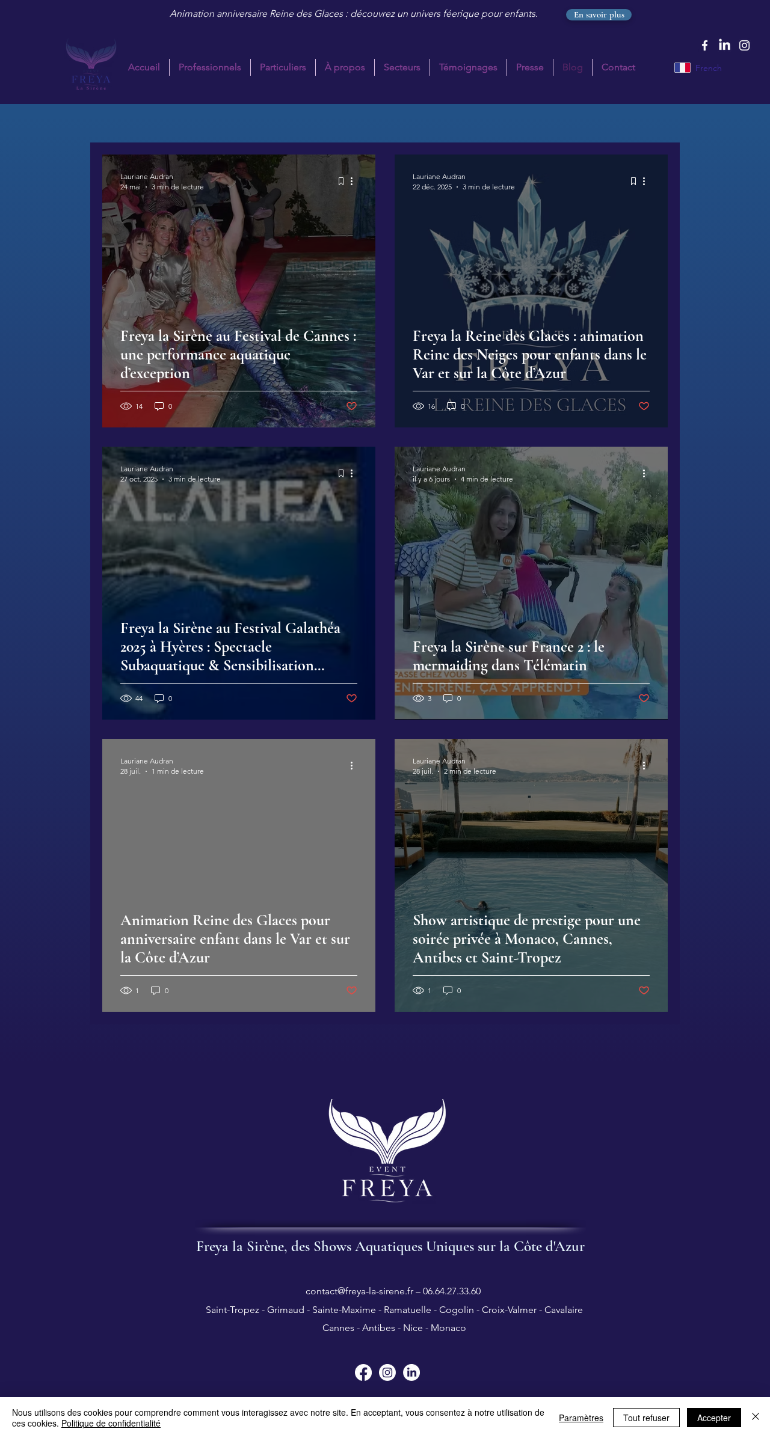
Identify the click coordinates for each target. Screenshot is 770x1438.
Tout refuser (646, 1418)
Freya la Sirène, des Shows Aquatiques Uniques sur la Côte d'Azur (390, 1246)
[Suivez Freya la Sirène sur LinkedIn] (411, 1372)
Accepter (714, 1418)
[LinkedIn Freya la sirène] (725, 45)
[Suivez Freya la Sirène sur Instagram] (387, 1372)
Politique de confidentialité (111, 1423)
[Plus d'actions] (355, 181)
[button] (283, 67)
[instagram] (744, 45)
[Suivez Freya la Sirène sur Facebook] (363, 1372)
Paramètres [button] (581, 1418)
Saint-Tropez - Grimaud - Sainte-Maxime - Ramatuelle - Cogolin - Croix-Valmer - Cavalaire (393, 1309)
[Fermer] (755, 1417)
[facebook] (705, 45)
